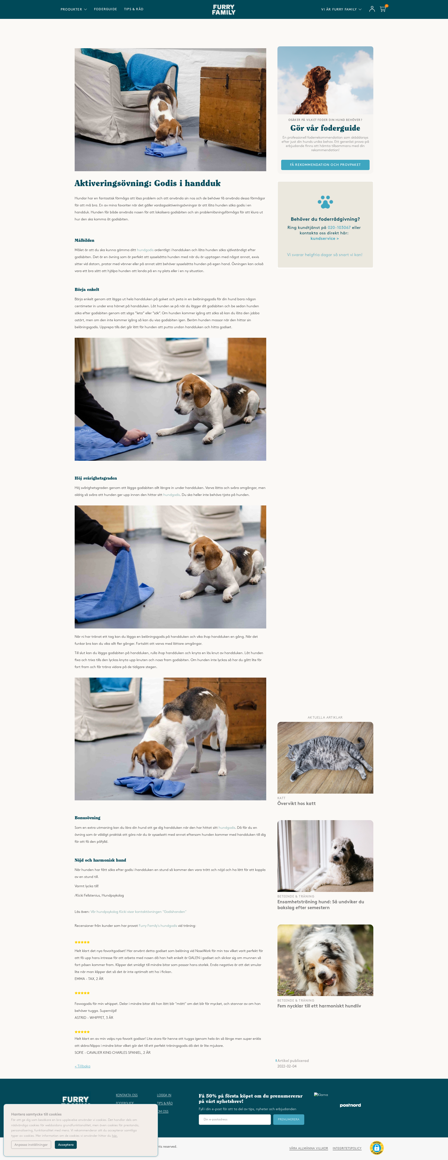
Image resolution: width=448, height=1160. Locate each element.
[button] (377, 1149)
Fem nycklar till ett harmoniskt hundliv (319, 1006)
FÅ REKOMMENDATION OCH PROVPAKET (325, 164)
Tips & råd (134, 9)
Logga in (164, 1095)
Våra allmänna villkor (308, 1148)
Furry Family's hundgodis (158, 926)
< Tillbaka (82, 1066)
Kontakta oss (127, 1095)
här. (115, 1135)
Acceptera (66, 1144)
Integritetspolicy (347, 1148)
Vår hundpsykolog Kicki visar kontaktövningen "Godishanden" (138, 912)
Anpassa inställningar (31, 1144)
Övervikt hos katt (296, 804)
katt (281, 798)
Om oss (162, 1111)
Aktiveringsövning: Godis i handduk (147, 184)
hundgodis (145, 250)
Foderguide (105, 9)
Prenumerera (289, 1119)
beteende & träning (296, 896)
